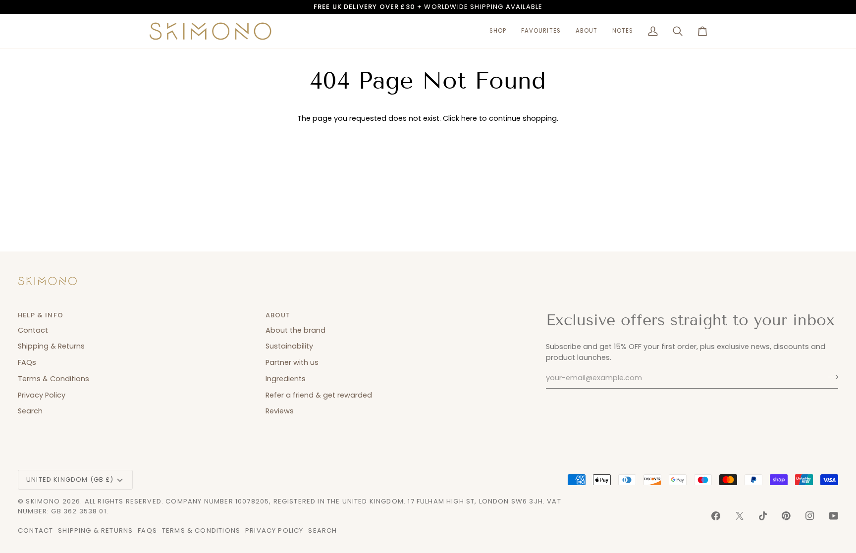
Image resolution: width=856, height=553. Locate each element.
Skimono (43, 501)
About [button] (278, 315)
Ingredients (286, 379)
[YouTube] (833, 515)
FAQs (27, 362)
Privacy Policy (41, 395)
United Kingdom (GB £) (70, 479)
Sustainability (289, 346)
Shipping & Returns (51, 346)
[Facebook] (715, 515)
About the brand (295, 330)
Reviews (280, 411)
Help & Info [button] (40, 315)
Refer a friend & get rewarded (319, 395)
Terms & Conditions (53, 379)
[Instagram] (809, 515)
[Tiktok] (763, 515)
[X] (739, 515)
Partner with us (292, 362)
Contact (33, 330)
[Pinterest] (786, 515)
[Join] (830, 377)
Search (30, 411)
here (469, 118)
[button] (498, 31)
